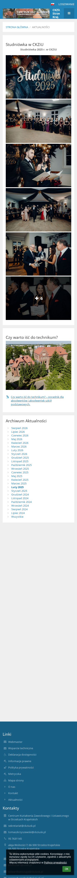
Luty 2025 (17, 487)
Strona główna (17, 27)
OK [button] (66, 869)
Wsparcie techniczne (20, 748)
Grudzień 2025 (20, 457)
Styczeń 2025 (19, 491)
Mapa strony (16, 780)
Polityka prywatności (21, 767)
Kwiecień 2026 (19, 443)
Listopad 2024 (19, 498)
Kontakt (13, 793)
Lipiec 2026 (18, 432)
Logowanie (66, 4)
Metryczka (14, 774)
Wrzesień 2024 (20, 505)
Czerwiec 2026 (19, 435)
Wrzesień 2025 (20, 468)
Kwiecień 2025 (19, 480)
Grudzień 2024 (20, 494)
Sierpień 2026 (19, 428)
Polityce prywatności (55, 862)
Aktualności (41, 27)
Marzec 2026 (18, 446)
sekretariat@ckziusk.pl (22, 826)
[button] (52, 4)
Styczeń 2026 (19, 454)
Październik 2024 (21, 502)
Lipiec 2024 (18, 513)
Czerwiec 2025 (19, 472)
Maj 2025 (16, 476)
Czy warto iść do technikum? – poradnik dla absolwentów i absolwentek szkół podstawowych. (37, 400)
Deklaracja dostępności (22, 754)
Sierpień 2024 (19, 509)
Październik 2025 (21, 465)
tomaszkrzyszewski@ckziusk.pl (27, 832)
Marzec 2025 (18, 483)
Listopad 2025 (19, 461)
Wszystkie (17, 516)
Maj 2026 (16, 439)
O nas (11, 787)
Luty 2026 (17, 450)
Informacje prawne (19, 761)
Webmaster (15, 742)
